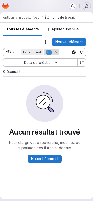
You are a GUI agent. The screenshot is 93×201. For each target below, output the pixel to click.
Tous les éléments (22, 29)
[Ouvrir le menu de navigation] (15, 6)
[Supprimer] (56, 52)
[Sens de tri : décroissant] (82, 62)
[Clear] (74, 52)
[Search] (82, 52)
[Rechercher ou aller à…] (73, 6)
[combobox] (40, 62)
